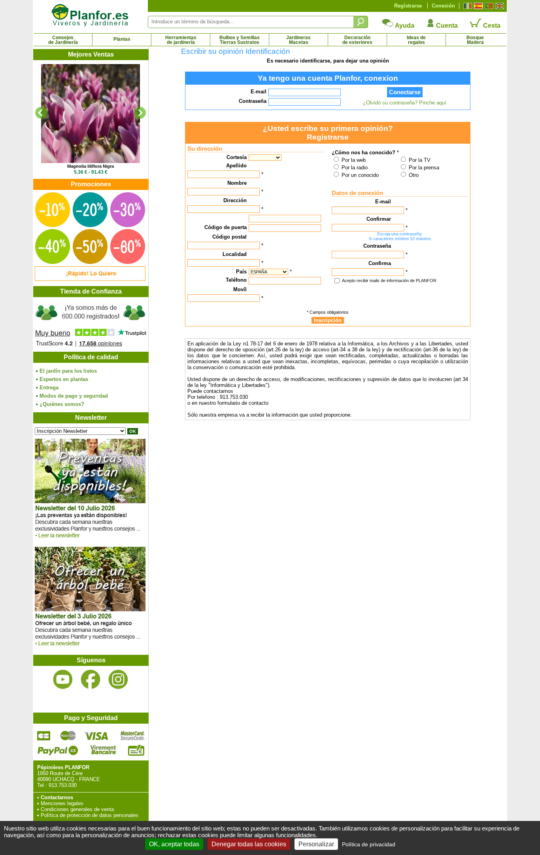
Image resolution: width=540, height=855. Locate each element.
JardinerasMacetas (298, 40)
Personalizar (316, 844)
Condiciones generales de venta (77, 809)
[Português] (488, 6)
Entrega (49, 388)
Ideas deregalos (416, 40)
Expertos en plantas (64, 379)
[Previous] (41, 113)
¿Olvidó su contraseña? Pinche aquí (404, 103)
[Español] (477, 6)
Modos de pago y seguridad (74, 396)
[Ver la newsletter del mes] (90, 540)
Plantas (121, 39)
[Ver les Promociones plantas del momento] (90, 279)
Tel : (42, 785)
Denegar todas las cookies (248, 844)
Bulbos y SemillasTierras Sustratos (239, 40)
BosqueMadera (475, 40)
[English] (498, 6)
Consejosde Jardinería (63, 40)
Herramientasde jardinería (180, 40)
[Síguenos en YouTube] (63, 679)
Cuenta (446, 25)
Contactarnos (57, 797)
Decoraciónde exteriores (357, 40)
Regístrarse (408, 6)
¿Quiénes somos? (62, 404)
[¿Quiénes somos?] (90, 324)
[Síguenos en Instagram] (118, 679)
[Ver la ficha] (90, 113)
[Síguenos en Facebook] (90, 679)
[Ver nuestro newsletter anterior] (90, 648)
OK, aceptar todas (174, 844)
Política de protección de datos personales (89, 815)
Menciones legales (62, 803)
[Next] (140, 113)
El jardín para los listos (68, 371)
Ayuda (404, 25)
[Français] (466, 6)
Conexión (443, 6)
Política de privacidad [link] (368, 844)
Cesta (490, 25)
